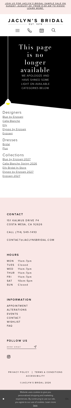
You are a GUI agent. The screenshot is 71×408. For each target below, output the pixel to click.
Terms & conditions (49, 372)
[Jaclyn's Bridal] (35, 22)
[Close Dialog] (3, 399)
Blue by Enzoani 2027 (17, 159)
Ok (67, 399)
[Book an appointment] (42, 30)
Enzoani (8, 133)
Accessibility (35, 376)
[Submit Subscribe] (34, 347)
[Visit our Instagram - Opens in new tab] (9, 357)
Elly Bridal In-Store (14, 167)
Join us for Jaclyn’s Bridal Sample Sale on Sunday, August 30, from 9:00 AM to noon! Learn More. (35, 6)
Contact (14, 317)
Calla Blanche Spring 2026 (20, 163)
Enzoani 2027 (11, 176)
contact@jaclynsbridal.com (31, 239)
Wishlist (14, 321)
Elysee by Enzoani (14, 129)
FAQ (10, 325)
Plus (5, 148)
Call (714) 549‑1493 (22, 232)
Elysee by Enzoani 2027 (18, 171)
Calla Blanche (11, 121)
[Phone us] (29, 30)
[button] (17, 30)
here (35, 405)
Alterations (17, 309)
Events (12, 313)
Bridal (6, 144)
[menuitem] (17, 30)
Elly (5, 125)
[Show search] (54, 30)
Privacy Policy (18, 372)
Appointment (17, 305)
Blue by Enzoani (13, 116)
